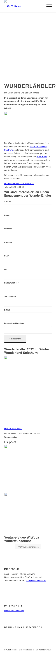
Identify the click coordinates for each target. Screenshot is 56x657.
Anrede (7, 201)
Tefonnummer (10, 296)
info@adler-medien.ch (36, 580)
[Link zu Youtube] (49, 653)
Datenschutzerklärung (14, 610)
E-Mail (7, 309)
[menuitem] (40, 6)
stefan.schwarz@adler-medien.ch (19, 183)
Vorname (8, 228)
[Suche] (40, 6)
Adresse (8, 242)
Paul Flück (42, 156)
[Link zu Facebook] (44, 653)
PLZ (6, 255)
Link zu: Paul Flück (13, 428)
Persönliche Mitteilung (14, 323)
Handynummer (11, 282)
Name (7, 215)
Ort (6, 269)
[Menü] (47, 6)
